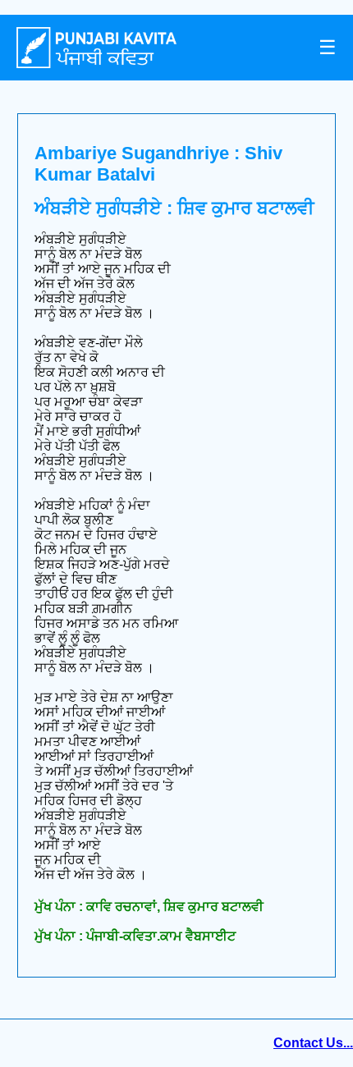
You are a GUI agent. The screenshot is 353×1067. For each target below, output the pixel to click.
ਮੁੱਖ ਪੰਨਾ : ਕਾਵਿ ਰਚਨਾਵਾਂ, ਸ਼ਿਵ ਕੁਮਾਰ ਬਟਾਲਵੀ (149, 907)
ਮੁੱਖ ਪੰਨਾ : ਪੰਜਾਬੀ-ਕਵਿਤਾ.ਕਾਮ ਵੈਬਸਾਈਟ (135, 936)
